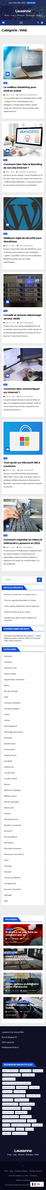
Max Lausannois (26, 246)
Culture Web (28, 1075)
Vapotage (8, 895)
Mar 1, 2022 (10, 547)
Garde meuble (33, 1096)
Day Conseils (9, 1079)
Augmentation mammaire (14, 680)
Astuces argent (10, 674)
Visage (6, 1133)
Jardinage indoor (10, 1104)
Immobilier (8, 761)
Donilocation (8, 1087)
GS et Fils (8, 1100)
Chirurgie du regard (11, 1075)
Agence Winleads (10, 1071)
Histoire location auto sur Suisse (17, 612)
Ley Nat (26, 1108)
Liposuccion (9, 767)
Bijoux (6, 685)
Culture (7, 720)
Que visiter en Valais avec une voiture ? (18, 1185)
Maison (7, 784)
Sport (6, 860)
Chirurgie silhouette (35, 1171)
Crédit (6, 714)
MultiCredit (26, 1117)
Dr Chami (34, 1087)
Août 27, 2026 (13, 963)
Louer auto (8, 1112)
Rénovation (8, 843)
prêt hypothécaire (11, 819)
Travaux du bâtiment (12, 878)
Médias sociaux (10, 796)
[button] (38, 23)
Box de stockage (11, 691)
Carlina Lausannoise (28, 95)
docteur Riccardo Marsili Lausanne (16, 1083)
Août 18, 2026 (13, 990)
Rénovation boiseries (12, 848)
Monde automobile (11, 802)
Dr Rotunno (19, 1092)
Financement (9, 749)
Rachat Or (8, 831)
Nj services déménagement (14, 1121)
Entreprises (33, 1175)
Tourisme (8, 872)
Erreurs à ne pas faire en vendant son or (20, 594)
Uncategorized (10, 883)
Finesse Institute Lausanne (14, 1096)
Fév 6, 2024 (10, 172)
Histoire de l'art (10, 755)
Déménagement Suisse (13, 732)
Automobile (25, 1071)
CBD (6, 697)
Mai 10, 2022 (10, 246)
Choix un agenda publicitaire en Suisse (20, 600)
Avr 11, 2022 (10, 396)
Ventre (29, 1129)
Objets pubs (9, 808)
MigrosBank (21, 1112)
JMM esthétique (27, 1104)
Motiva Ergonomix (10, 1117)
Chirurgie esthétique (12, 703)
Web (5, 83)
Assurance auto (10, 668)
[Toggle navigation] (21, 23)
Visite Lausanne (20, 1133)
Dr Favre (7, 1092)
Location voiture (10, 779)
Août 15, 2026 (13, 1011)
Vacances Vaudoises (12, 889)
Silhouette (37, 1125)
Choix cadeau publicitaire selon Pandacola (21, 606)
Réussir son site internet (14, 854)
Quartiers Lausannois (12, 825)
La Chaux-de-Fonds (11, 1108)
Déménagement (10, 726)
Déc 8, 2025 (10, 95)
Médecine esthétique (12, 790)
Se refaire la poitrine (21, 1125)
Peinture (7, 814)
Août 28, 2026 (13, 939)
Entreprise (8, 738)
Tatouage (8, 866)
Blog (11, 1171)
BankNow (37, 1071)
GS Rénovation (21, 1100)
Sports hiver (8, 1129)
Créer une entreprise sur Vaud (18, 1175)
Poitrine (32, 1121)
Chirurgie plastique (12, 709)
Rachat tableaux (10, 837)
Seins (6, 1125)
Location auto (9, 773)
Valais (20, 1129)
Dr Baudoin (22, 1087)
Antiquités (8, 656)
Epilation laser (10, 744)
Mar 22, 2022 (11, 470)
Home (6, 1171)
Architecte (8, 662)
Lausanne (23, 11)
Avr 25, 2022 (10, 323)
